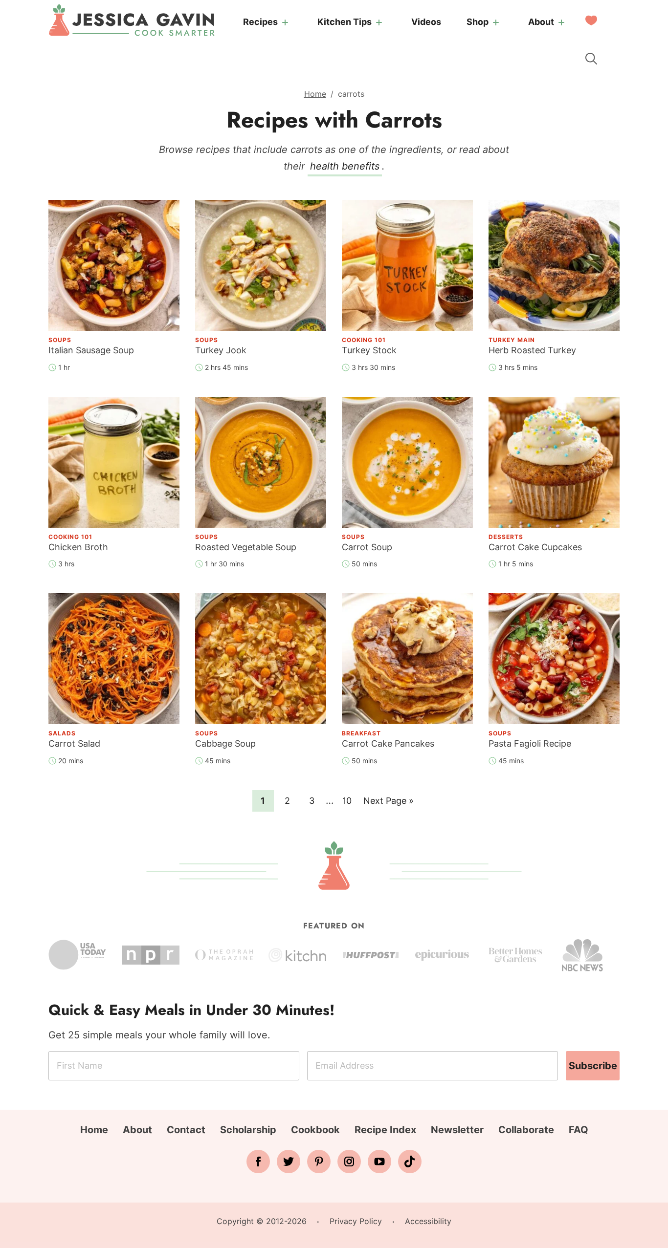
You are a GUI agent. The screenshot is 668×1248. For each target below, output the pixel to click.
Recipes (260, 22)
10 (350, 800)
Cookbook (315, 1130)
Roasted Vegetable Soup (245, 547)
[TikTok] (410, 1161)
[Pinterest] (319, 1161)
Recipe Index (385, 1130)
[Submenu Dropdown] (285, 22)
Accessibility (428, 1221)
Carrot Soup (367, 547)
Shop (478, 22)
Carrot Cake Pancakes (388, 743)
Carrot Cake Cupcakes (535, 547)
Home (315, 94)
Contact (186, 1130)
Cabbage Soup (225, 743)
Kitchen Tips (344, 22)
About (541, 22)
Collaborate (526, 1130)
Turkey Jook (220, 350)
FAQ (578, 1130)
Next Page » (388, 803)
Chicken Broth (78, 547)
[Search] (591, 58)
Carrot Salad (74, 743)
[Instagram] (349, 1161)
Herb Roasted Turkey (532, 350)
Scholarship (248, 1130)
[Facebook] (258, 1161)
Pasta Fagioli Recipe (530, 743)
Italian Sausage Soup (91, 350)
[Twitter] (288, 1161)
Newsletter (457, 1130)
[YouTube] (379, 1161)
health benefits (344, 166)
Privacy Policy (356, 1221)
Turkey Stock (369, 350)
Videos (426, 22)
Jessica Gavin (131, 20)
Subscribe (593, 1066)
